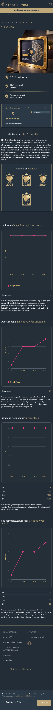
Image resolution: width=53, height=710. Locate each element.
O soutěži (7, 637)
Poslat (44, 703)
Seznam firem (33, 632)
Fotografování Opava (9, 15)
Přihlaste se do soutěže (26, 10)
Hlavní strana (10, 632)
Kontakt (7, 655)
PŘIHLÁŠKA (7, 660)
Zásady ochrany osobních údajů (11, 649)
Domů (2, 15)
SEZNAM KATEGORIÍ (35, 637)
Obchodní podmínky (12, 642)
